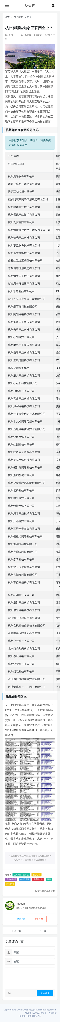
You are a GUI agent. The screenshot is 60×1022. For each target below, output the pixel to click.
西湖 (49, 879)
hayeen (20, 903)
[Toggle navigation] (7, 5)
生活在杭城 (24, 879)
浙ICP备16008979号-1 (35, 1013)
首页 (7, 17)
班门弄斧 (18, 17)
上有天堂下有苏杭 (21, 875)
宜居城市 (36, 875)
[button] (39, 919)
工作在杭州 (11, 879)
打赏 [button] (22, 918)
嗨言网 (30, 5)
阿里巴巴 (10, 884)
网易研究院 (38, 879)
